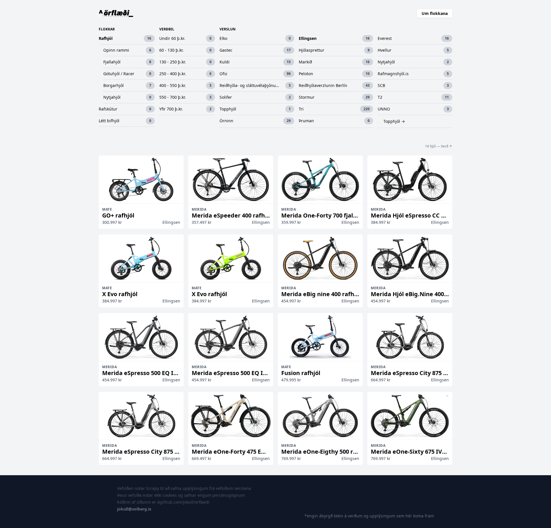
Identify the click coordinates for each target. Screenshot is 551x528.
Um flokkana (435, 13)
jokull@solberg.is (134, 509)
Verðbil (166, 29)
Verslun (228, 29)
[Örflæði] (116, 13)
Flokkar (107, 29)
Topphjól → (394, 121)
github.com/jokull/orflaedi (184, 502)
